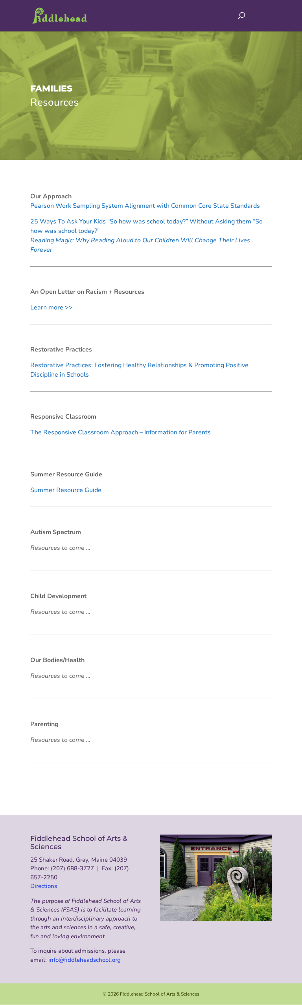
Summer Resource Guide (65, 490)
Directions (43, 886)
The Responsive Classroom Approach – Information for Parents (120, 432)
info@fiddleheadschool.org (84, 960)
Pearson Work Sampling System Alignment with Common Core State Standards (145, 205)
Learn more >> (51, 307)
